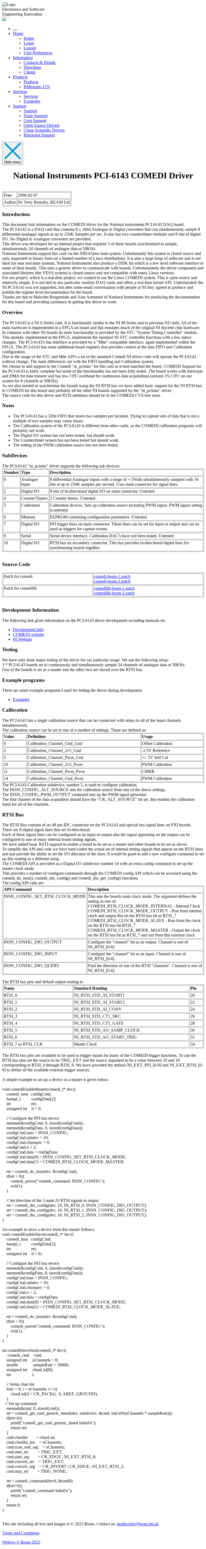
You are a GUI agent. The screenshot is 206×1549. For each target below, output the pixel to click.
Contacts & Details (40, 62)
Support (19, 106)
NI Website (22, 639)
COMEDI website (28, 634)
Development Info (28, 629)
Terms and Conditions (20, 1533)
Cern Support (35, 120)
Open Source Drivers (42, 125)
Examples (32, 101)
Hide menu (12, 162)
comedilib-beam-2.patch (114, 593)
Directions (32, 67)
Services (20, 91)
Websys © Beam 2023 (21, 1542)
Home (18, 33)
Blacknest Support (39, 135)
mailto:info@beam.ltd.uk (138, 1524)
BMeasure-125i (37, 86)
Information (23, 57)
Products (20, 77)
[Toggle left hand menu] (15, 30)
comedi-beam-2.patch (112, 581)
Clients (29, 72)
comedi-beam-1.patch (112, 576)
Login (29, 43)
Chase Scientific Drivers (44, 130)
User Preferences (38, 53)
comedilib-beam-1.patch (114, 588)
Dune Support (35, 115)
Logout (30, 48)
